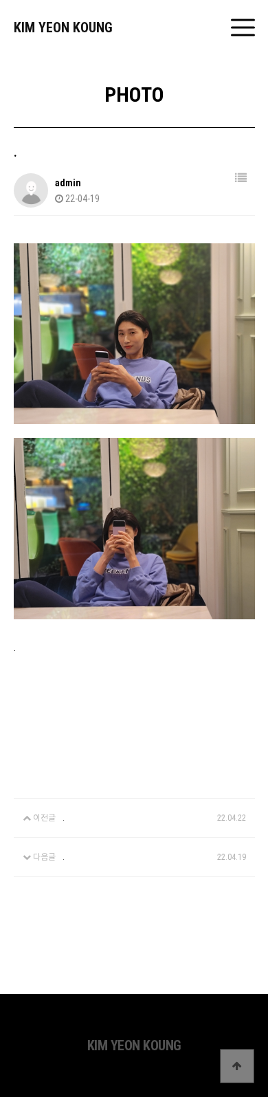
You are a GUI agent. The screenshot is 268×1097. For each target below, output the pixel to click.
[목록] (241, 178)
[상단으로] (237, 1066)
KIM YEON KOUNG (63, 27)
